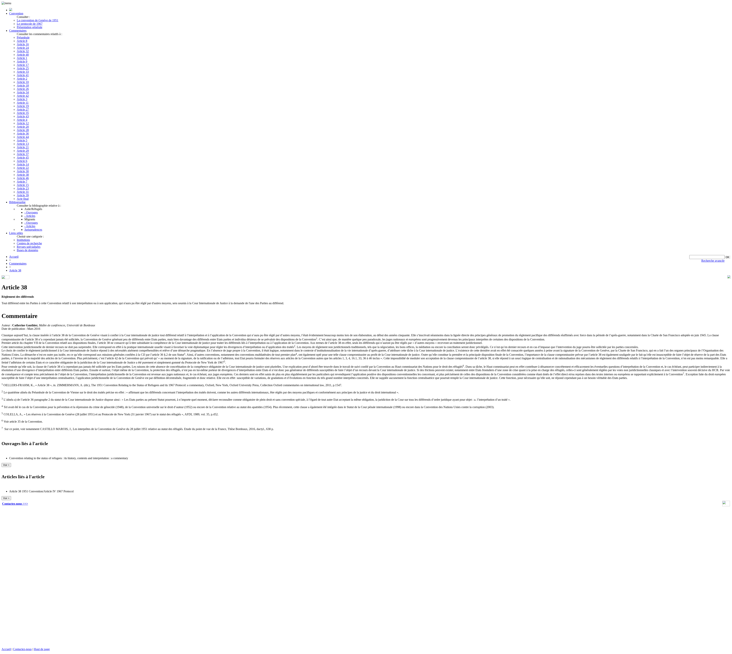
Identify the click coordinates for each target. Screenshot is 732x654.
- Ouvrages (31, 212)
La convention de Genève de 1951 (37, 20)
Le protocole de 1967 (30, 23)
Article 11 (23, 102)
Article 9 (22, 61)
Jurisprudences (33, 229)
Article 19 (23, 106)
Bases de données (27, 250)
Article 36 (23, 133)
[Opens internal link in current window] (726, 505)
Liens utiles (16, 233)
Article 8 (22, 41)
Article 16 (23, 44)
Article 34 (23, 92)
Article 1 (22, 58)
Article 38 (23, 174)
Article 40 (23, 54)
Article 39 (23, 195)
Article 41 (23, 75)
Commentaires (17, 30)
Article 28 (23, 130)
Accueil (13, 256)
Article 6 (22, 161)
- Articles (29, 215)
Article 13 (23, 143)
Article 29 (23, 150)
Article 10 (23, 82)
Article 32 (23, 51)
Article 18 (23, 85)
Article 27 (23, 109)
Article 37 (23, 154)
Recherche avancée (713, 260)
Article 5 (22, 140)
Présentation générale (29, 27)
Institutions (23, 240)
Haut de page (42, 649)
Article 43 (23, 116)
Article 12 (23, 123)
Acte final (23, 198)
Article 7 (22, 181)
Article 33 (23, 71)
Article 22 (23, 167)
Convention (16, 13)
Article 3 (22, 99)
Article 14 (23, 164)
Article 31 (23, 191)
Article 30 (23, 171)
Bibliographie (17, 202)
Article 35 (23, 113)
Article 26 (23, 89)
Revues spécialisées (28, 246)
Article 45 (23, 157)
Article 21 (23, 147)
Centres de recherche (29, 243)
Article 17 (23, 65)
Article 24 (23, 47)
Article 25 (23, 68)
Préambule (23, 37)
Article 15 (23, 185)
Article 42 (23, 95)
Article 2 (22, 78)
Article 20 (23, 126)
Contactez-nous (22, 649)
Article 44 (23, 137)
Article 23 (23, 188)
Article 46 (23, 178)
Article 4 (22, 119)
